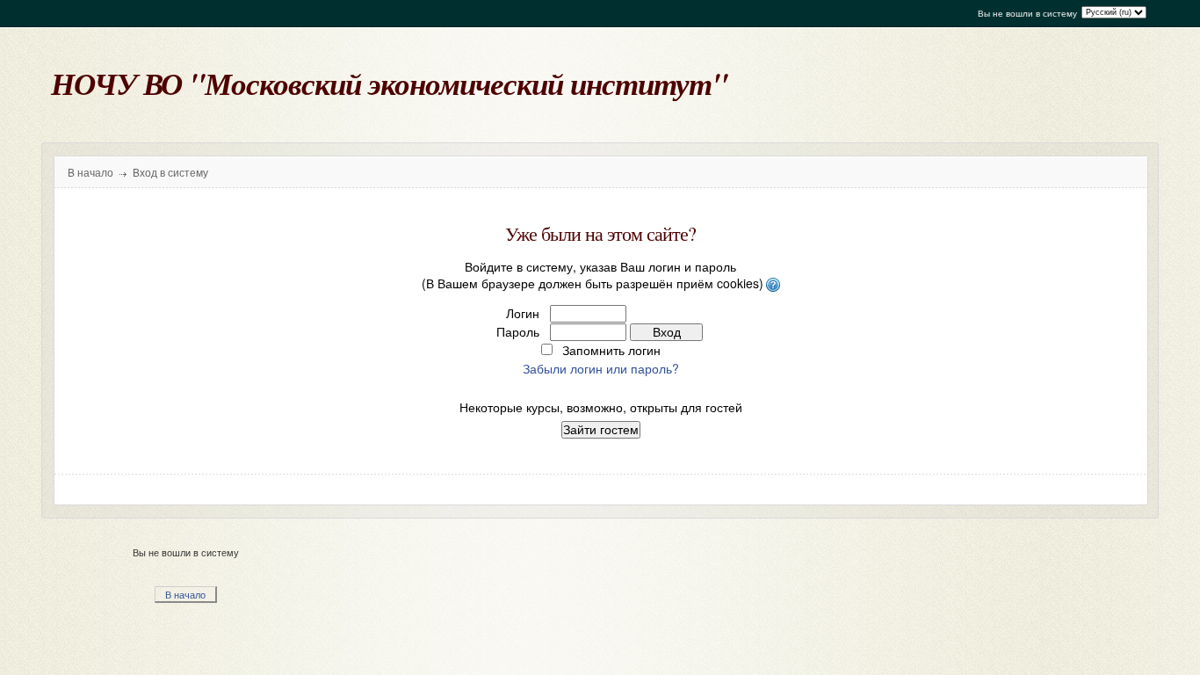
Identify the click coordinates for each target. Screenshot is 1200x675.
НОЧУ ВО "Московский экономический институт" (389, 83)
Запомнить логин (611, 350)
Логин (522, 313)
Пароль (517, 331)
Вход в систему (170, 173)
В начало (90, 173)
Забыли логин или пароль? (601, 368)
